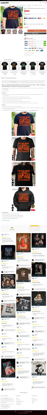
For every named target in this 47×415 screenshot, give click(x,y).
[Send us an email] (44, 0)
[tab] (3, 78)
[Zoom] (1, 27)
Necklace (40, 5)
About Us (17, 398)
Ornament (36, 5)
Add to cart (37, 30)
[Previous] (2, 17)
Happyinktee (6, 89)
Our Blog (33, 401)
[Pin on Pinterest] (29, 55)
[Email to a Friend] (27, 55)
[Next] (21, 17)
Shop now (6, 5)
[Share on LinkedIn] (30, 55)
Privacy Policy (18, 399)
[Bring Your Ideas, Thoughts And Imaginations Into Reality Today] (5, 3)
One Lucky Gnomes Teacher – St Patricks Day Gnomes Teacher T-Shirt (5, 72)
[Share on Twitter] (26, 55)
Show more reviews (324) (23, 392)
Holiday (17, 5)
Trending (10, 5)
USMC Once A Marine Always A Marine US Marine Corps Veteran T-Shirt (13, 215)
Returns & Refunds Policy (20, 401)
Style (25, 12)
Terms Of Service (18, 404)
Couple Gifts (29, 5)
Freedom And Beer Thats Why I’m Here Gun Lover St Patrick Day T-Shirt (23, 72)
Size (24, 22)
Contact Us (33, 398)
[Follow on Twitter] (43, 0)
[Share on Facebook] (24, 55)
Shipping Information (35, 399)
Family (14, 5)
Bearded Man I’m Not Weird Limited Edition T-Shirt (10, 218)
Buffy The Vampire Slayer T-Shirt (24, 265)
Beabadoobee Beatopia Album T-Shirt (40, 387)
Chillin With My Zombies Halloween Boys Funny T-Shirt (32, 72)
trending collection (13, 81)
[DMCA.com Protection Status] (19, 411)
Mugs (33, 5)
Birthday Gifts (23, 5)
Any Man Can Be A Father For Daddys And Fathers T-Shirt (14, 72)
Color (25, 16)
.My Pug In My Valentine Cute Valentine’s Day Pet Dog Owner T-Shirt (42, 72)
